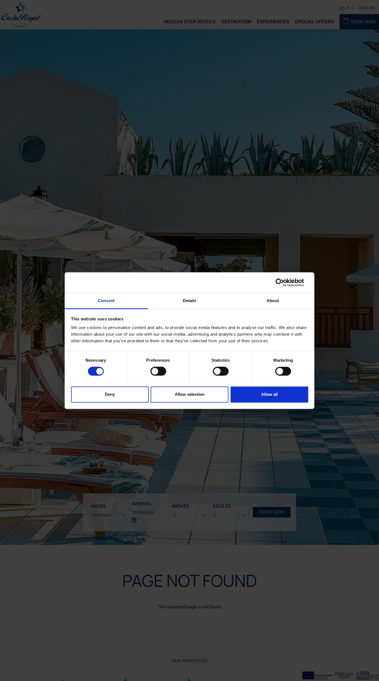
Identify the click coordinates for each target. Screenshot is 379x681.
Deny (110, 394)
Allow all (269, 394)
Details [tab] (189, 300)
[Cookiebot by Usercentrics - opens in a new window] (284, 282)
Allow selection (189, 394)
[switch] (158, 371)
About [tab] (273, 300)
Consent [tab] (106, 300)
